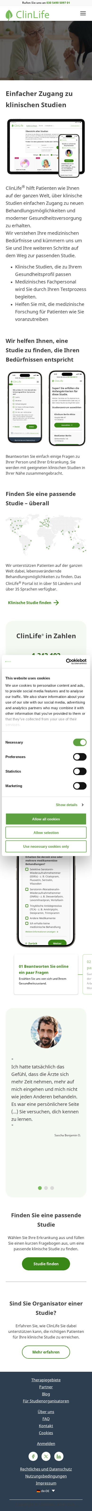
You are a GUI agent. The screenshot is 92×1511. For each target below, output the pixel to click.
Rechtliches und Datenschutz (46, 1469)
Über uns (46, 1411)
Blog (46, 1394)
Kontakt (46, 1425)
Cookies (46, 1432)
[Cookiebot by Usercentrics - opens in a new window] (66, 662)
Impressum (46, 1483)
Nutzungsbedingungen (46, 1476)
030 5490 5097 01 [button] (58, 3)
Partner (46, 1387)
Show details (66, 805)
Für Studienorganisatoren (46, 1401)
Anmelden (46, 1443)
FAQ (46, 1418)
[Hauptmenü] (83, 13)
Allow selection (46, 833)
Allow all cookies (46, 819)
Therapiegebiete (46, 1380)
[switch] (80, 756)
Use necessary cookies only (46, 846)
